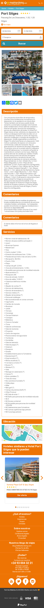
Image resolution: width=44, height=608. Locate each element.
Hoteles (11, 8)
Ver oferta (22, 495)
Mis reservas (22, 558)
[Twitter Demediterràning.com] (18, 581)
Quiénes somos (22, 531)
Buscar (22, 43)
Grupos (22, 521)
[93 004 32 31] (39, 3)
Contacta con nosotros (22, 560)
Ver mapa (6, 25)
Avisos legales (22, 536)
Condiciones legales (22, 534)
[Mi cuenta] (42, 3)
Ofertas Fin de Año (22, 548)
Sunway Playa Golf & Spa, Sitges (20, 484)
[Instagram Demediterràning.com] (33, 581)
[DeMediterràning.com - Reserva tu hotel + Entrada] (16, 3)
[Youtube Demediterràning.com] (11, 581)
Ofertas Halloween (22, 550)
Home (4, 8)
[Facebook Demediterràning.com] (26, 581)
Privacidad (22, 538)
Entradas (22, 524)
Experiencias (22, 519)
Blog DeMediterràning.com (22, 546)
